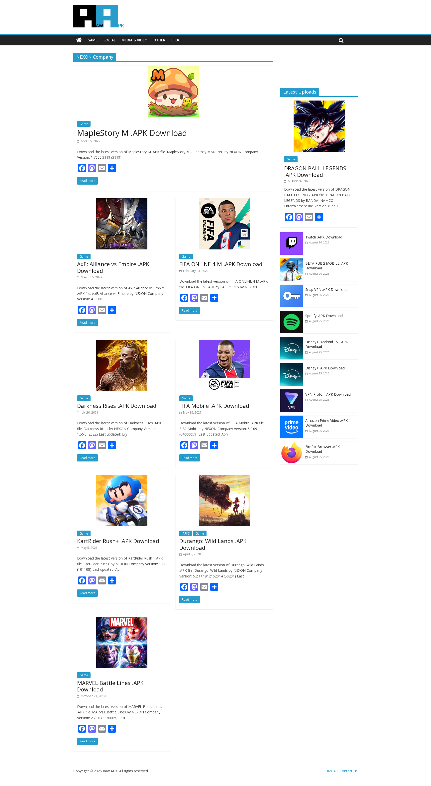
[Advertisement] (319, 66)
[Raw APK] (79, 40)
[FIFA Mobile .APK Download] (224, 343)
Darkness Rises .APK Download (116, 405)
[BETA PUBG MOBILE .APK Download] (291, 261)
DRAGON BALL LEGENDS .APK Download (315, 171)
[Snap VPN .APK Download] (291, 287)
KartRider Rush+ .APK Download (118, 541)
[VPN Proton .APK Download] (291, 392)
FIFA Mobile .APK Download (214, 405)
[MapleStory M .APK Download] (173, 68)
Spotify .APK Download (324, 315)
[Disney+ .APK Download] (291, 365)
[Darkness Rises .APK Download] (121, 343)
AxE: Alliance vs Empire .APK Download (113, 267)
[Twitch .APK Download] (291, 234)
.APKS (186, 533)
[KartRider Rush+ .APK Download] (121, 478)
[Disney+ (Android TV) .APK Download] (291, 339)
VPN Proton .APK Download (328, 394)
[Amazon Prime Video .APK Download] (291, 418)
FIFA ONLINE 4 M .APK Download (220, 264)
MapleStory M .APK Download (132, 132)
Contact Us (349, 771)
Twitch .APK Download (323, 237)
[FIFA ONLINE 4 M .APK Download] (224, 201)
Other (159, 40)
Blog (176, 40)
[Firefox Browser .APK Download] (291, 444)
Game (93, 40)
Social (109, 40)
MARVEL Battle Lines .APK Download (110, 686)
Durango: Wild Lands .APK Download (212, 544)
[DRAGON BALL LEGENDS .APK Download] (319, 103)
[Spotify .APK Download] (291, 313)
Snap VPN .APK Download (326, 289)
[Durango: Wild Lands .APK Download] (224, 478)
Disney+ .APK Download (325, 368)
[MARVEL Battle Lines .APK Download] (121, 620)
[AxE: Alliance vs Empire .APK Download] (121, 201)
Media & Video (134, 40)
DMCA (330, 771)
